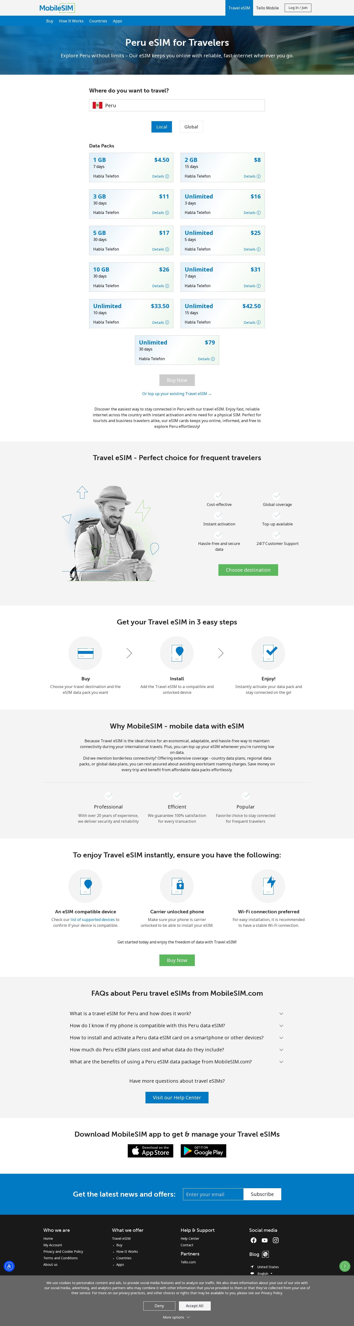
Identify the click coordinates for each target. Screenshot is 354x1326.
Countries (98, 21)
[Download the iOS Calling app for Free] (150, 1150)
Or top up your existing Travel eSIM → (177, 393)
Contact (187, 1245)
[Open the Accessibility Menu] (9, 1266)
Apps (117, 21)
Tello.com (188, 1262)
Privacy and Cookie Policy (63, 1251)
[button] (239, 8)
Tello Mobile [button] (267, 8)
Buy (49, 21)
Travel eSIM (121, 1238)
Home (48, 1238)
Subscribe (262, 1194)
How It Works (71, 21)
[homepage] (59, 8)
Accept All (194, 1305)
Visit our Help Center (177, 1097)
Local (161, 127)
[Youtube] (265, 1240)
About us (50, 1264)
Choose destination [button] (248, 570)
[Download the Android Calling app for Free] (203, 1150)
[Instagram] (275, 1240)
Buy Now (177, 380)
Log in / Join (298, 7)
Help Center (190, 1238)
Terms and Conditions (60, 1258)
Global (191, 127)
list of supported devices (93, 919)
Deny (159, 1305)
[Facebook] (254, 1240)
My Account (52, 1245)
